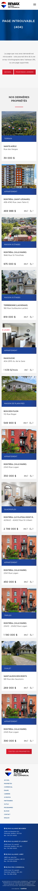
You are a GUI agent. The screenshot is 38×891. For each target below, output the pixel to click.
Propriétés (8, 783)
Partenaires (8, 800)
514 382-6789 (12, 874)
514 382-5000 (12, 848)
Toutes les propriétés (19, 751)
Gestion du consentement (27, 885)
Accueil (7, 72)
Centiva (23, 888)
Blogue (6, 811)
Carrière (7, 793)
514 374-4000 (12, 835)
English (6, 817)
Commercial (8, 787)
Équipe (6, 790)
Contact (7, 814)
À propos (7, 797)
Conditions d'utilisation (10, 885)
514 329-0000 (12, 861)
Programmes (8, 807)
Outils (6, 804)
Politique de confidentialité (24, 884)
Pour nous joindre (25, 72)
